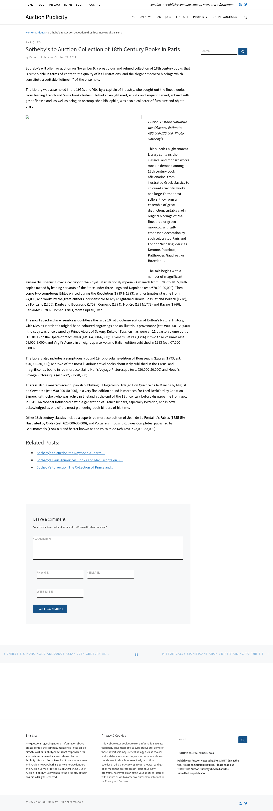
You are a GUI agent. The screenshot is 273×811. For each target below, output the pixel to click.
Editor (33, 57)
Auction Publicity (47, 802)
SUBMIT (222, 760)
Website (45, 591)
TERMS (181, 769)
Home (29, 32)
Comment (43, 538)
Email (93, 572)
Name (43, 572)
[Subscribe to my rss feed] (240, 4)
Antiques (40, 32)
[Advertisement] (224, 123)
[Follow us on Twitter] (245, 4)
